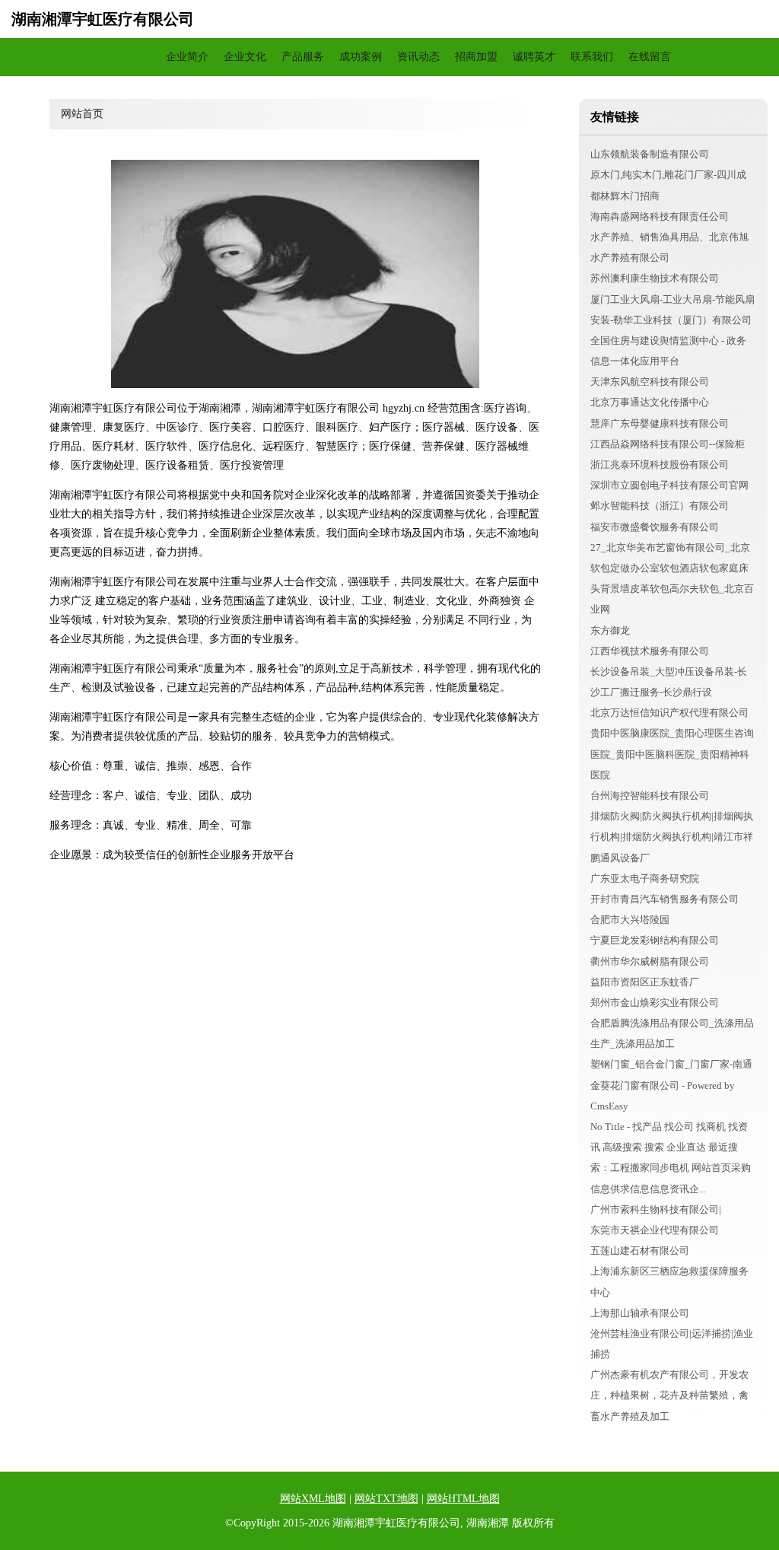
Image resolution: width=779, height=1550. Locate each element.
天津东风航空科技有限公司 (649, 381)
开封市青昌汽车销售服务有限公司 (664, 899)
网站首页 (129, 56)
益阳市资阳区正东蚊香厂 (644, 982)
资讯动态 (418, 56)
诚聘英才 (534, 56)
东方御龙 (610, 630)
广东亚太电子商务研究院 (644, 878)
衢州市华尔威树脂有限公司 (649, 961)
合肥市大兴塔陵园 (629, 919)
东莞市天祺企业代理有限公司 (654, 1230)
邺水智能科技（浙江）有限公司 (659, 505)
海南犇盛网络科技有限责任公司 (659, 216)
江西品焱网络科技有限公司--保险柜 (667, 444)
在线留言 (649, 56)
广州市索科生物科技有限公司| (655, 1209)
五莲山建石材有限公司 (639, 1250)
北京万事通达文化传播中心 (649, 402)
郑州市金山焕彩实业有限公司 (654, 1002)
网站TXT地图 (386, 1498)
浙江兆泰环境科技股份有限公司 (659, 464)
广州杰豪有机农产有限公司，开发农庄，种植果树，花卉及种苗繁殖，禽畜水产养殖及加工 (669, 1395)
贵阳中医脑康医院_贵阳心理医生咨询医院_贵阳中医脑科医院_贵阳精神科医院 (672, 753)
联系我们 (592, 56)
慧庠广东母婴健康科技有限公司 (659, 423)
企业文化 (245, 56)
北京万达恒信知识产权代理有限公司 (669, 712)
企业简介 (187, 56)
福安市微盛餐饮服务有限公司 (654, 527)
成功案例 (360, 56)
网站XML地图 (313, 1498)
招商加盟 (476, 56)
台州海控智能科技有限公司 (649, 795)
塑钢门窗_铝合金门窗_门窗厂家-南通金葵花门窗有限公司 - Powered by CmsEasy (671, 1084)
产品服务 (302, 56)
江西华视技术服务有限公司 (649, 651)
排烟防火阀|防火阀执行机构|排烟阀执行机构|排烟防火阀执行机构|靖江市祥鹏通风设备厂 (671, 836)
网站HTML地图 (463, 1498)
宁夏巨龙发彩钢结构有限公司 (654, 940)
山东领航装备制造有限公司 (649, 154)
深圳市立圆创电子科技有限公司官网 (669, 485)
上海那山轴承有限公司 (639, 1313)
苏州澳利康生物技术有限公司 (654, 278)
